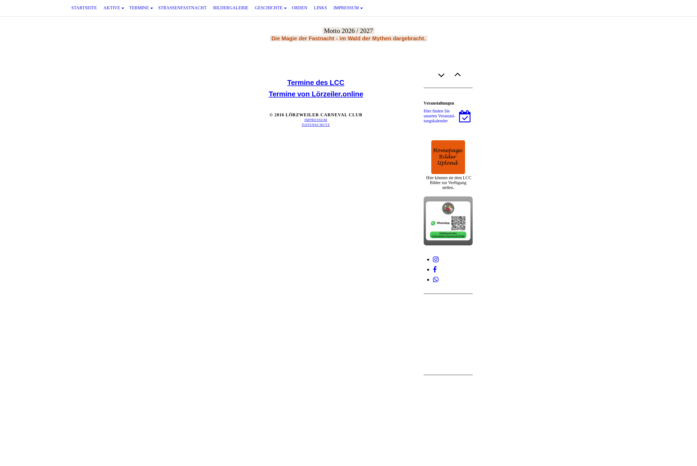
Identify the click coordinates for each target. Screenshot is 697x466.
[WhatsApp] (436, 279)
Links (320, 7)
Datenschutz (316, 125)
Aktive (111, 7)
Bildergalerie (230, 7)
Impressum (346, 7)
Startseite (84, 7)
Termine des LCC (315, 82)
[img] (27, 8)
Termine (139, 7)
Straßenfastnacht (182, 7)
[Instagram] (436, 259)
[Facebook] (435, 269)
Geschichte (269, 7)
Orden (299, 7)
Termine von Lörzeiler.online (316, 94)
